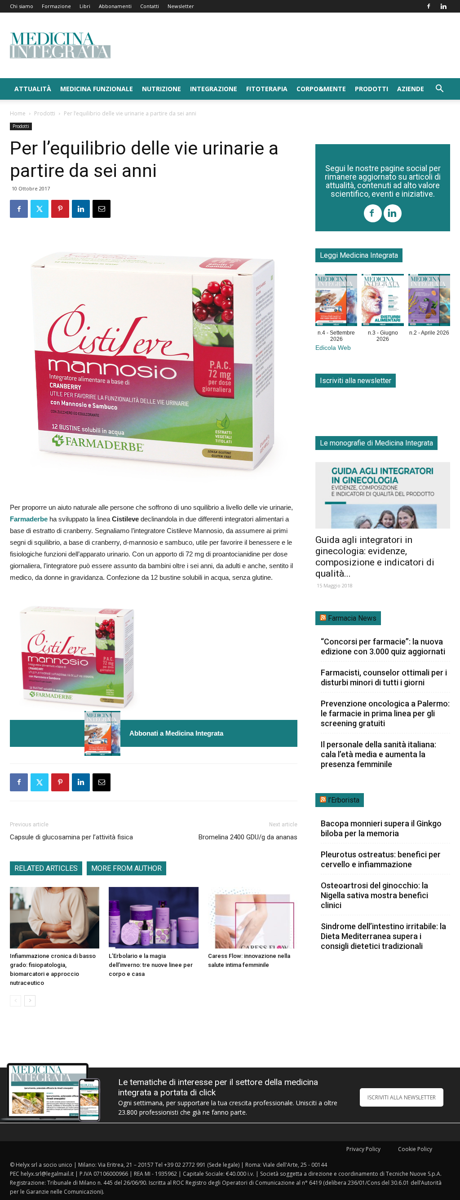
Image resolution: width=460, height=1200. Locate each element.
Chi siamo (21, 6)
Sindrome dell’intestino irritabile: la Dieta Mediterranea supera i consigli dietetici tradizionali (383, 936)
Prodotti (371, 88)
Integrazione (213, 88)
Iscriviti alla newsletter (355, 380)
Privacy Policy (363, 1149)
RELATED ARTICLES (46, 868)
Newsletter (181, 6)
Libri (85, 6)
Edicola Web (333, 347)
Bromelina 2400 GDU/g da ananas (248, 837)
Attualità (32, 88)
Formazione (56, 6)
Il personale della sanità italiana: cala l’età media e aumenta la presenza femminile (378, 754)
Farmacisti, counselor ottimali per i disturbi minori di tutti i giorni (384, 677)
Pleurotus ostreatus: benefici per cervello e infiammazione (381, 859)
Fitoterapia (267, 88)
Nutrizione (161, 88)
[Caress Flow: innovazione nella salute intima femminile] (252, 918)
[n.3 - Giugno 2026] (382, 302)
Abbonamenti (115, 6)
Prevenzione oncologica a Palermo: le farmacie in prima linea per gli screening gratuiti (385, 713)
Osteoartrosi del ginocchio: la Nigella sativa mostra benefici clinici (374, 895)
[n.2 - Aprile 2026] (429, 302)
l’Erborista (343, 800)
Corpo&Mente (321, 88)
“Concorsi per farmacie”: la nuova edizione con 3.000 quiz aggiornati (383, 646)
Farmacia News (352, 618)
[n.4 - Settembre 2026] (102, 733)
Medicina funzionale (96, 88)
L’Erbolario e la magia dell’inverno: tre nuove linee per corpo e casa (151, 965)
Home (18, 113)
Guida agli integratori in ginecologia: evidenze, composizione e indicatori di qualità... (374, 556)
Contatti (149, 6)
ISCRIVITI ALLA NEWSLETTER (401, 1097)
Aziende (410, 88)
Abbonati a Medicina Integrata (176, 733)
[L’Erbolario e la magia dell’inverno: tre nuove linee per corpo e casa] (153, 918)
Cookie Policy (415, 1149)
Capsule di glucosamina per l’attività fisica (71, 837)
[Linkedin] (443, 6)
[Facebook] (428, 6)
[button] (439, 89)
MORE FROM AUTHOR (126, 868)
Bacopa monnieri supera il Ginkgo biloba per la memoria (381, 828)
